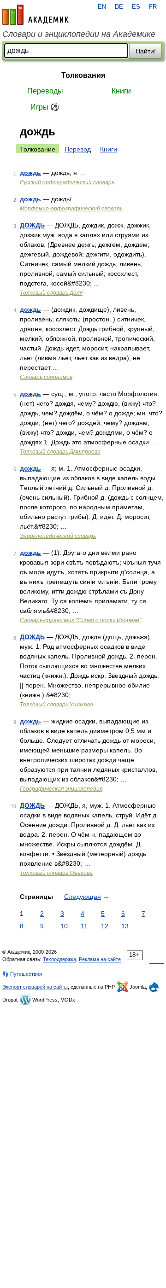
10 (64, 926)
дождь (30, 172)
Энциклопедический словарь (58, 536)
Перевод (78, 149)
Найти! (146, 51)
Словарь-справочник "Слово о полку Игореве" (80, 620)
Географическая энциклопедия (61, 789)
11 (84, 926)
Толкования (83, 75)
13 (125, 926)
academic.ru (35, 15)
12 (104, 926)
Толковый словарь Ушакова (56, 704)
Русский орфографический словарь (67, 182)
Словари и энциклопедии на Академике (78, 34)
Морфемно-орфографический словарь (71, 208)
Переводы (45, 91)
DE (119, 7)
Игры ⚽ (44, 107)
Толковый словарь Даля (51, 293)
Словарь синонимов (46, 377)
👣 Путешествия (22, 974)
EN (102, 7)
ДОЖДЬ (32, 225)
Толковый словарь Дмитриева (60, 452)
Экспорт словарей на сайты (35, 987)
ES (136, 7)
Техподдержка (59, 959)
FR (153, 7)
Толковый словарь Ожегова (56, 873)
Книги (121, 91)
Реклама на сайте (100, 959)
